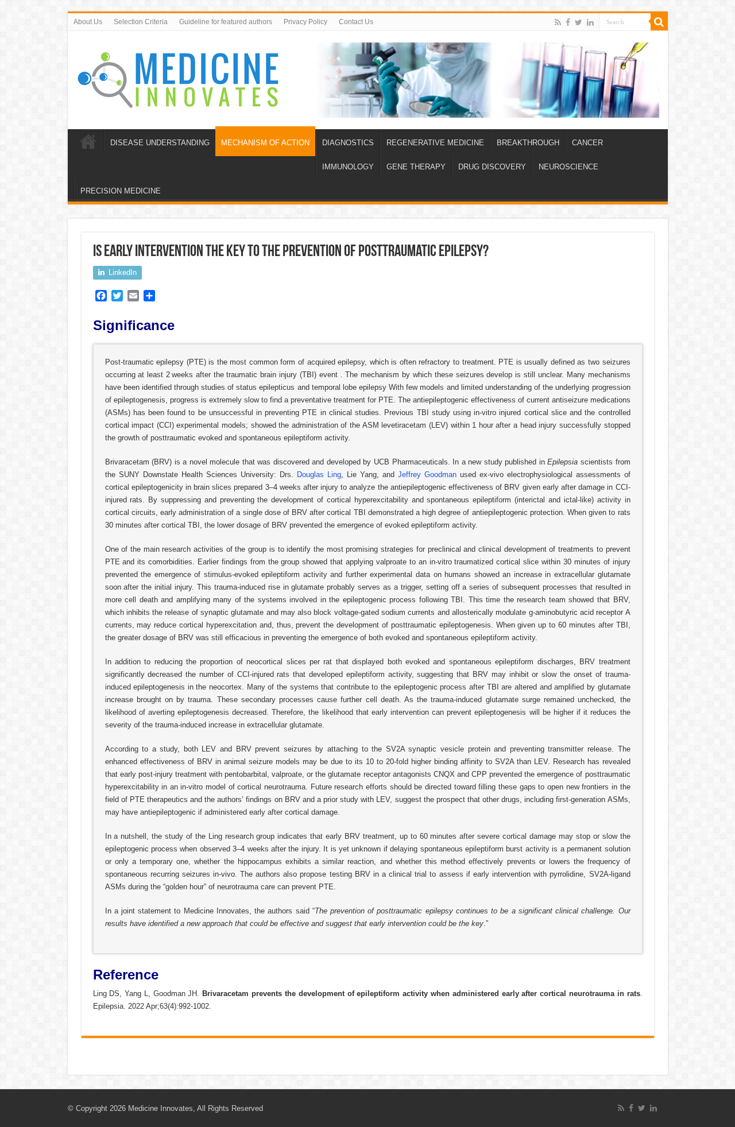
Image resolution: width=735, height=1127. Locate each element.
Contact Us (356, 22)
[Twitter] (578, 22)
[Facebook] (567, 22)
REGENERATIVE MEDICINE (435, 142)
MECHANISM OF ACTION (265, 142)
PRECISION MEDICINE (120, 191)
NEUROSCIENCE (568, 166)
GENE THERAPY (416, 166)
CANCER (587, 142)
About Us (88, 22)
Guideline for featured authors (225, 22)
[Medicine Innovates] (179, 77)
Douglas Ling (319, 474)
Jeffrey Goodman (427, 474)
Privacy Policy (305, 22)
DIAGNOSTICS (348, 142)
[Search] (659, 21)
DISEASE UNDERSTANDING (160, 142)
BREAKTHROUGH (528, 142)
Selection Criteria (141, 22)
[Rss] (558, 22)
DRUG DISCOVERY (492, 166)
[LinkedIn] (590, 22)
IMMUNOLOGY (348, 166)
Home (88, 141)
